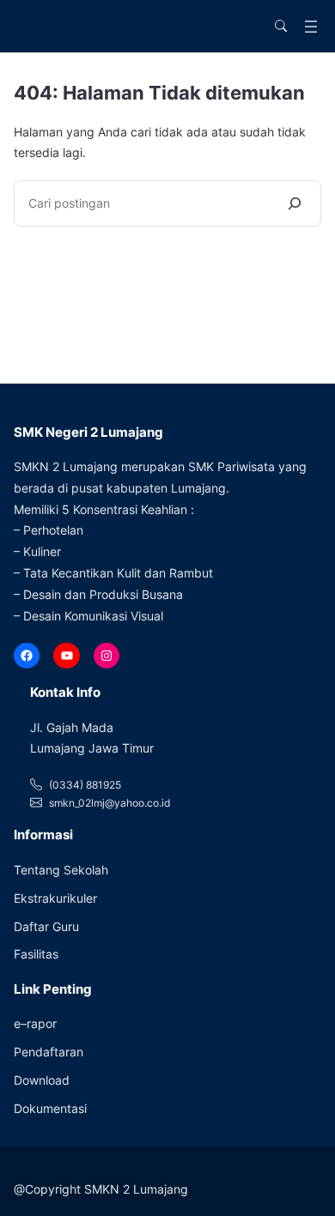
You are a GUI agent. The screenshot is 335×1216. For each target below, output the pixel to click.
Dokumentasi (50, 1108)
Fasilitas (36, 954)
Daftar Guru (46, 926)
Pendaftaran (48, 1051)
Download (42, 1080)
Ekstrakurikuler (55, 898)
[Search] (294, 203)
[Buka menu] (311, 26)
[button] (281, 26)
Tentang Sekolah (61, 869)
